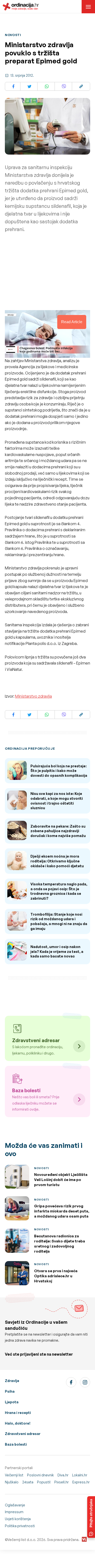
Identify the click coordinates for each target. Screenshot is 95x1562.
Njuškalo (12, 1482)
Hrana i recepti (18, 1413)
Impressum (14, 1512)
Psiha (10, 1391)
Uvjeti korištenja (18, 1519)
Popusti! (44, 1482)
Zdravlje (12, 1381)
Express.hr (81, 1482)
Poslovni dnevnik (40, 1475)
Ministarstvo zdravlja (33, 696)
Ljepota (12, 1402)
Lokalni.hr (79, 1475)
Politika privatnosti (20, 1526)
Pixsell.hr (61, 1482)
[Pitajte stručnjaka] (91, 1517)
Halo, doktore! (17, 1423)
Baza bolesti (16, 1444)
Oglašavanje (15, 1505)
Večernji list (14, 1475)
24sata (27, 1482)
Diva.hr (62, 1475)
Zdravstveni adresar (22, 1434)
